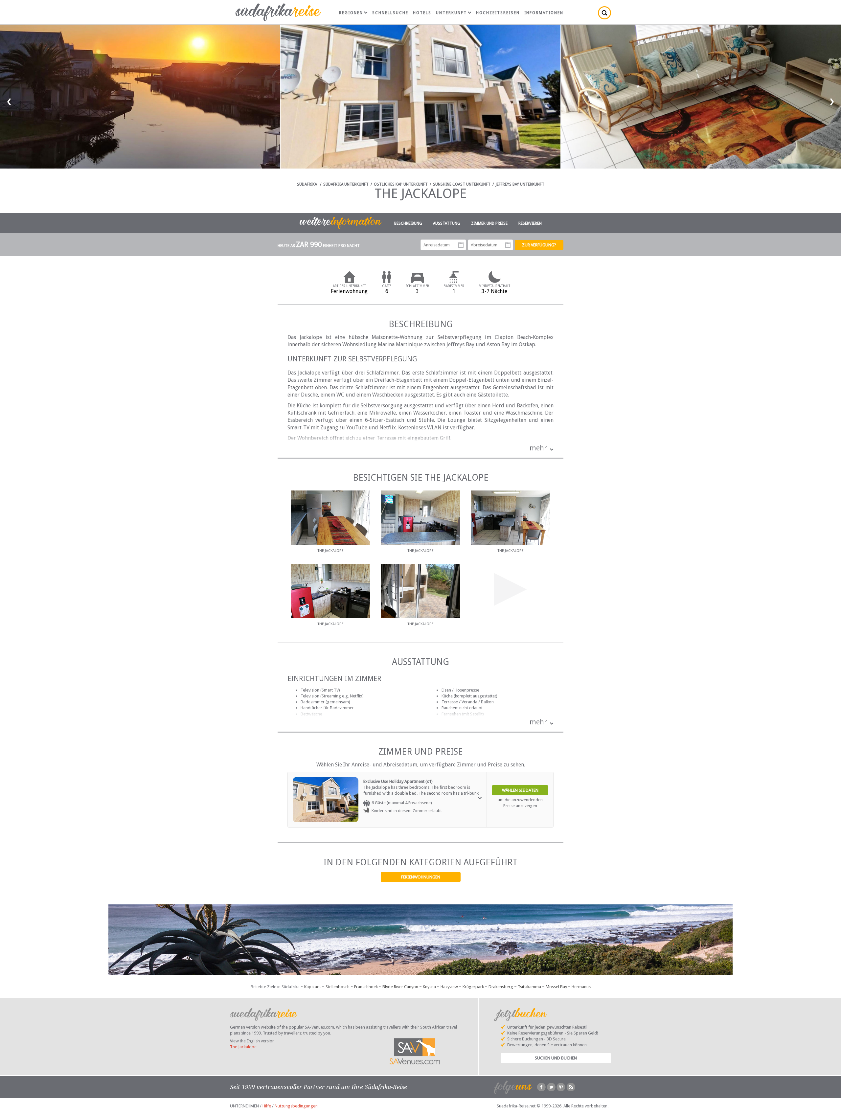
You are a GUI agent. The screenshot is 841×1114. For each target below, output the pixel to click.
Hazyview (449, 986)
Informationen (543, 13)
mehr (538, 447)
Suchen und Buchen (556, 1058)
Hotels (422, 13)
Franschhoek (366, 986)
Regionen (351, 13)
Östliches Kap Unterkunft (401, 184)
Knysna (429, 986)
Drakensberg (501, 986)
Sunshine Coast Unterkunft (461, 184)
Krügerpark (473, 986)
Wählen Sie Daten (520, 790)
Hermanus (581, 986)
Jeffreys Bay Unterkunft (520, 184)
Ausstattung (446, 223)
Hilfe (266, 1105)
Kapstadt (312, 986)
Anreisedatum (461, 245)
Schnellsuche (390, 13)
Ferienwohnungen (420, 877)
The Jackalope (243, 1046)
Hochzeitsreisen (498, 13)
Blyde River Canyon (400, 986)
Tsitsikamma (529, 986)
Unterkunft (451, 13)
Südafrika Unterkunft (346, 184)
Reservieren (530, 223)
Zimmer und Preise (489, 223)
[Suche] (604, 12)
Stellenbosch (338, 986)
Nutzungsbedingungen (296, 1105)
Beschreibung (408, 223)
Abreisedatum (508, 245)
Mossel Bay (556, 986)
